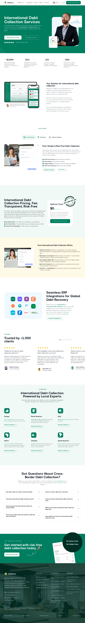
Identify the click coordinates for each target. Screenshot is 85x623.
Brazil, (59, 443)
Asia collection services (73, 584)
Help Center (57, 482)
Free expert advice (30, 37)
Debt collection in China (58, 581)
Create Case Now (49, 169)
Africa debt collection (73, 586)
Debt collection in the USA (57, 578)
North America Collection (71, 580)
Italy (5, 419)
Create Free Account (73, 2)
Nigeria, (13, 443)
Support (61, 615)
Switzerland (11, 421)
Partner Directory (44, 615)
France (22, 419)
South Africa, (7, 443)
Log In (63, 2)
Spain (5, 421)
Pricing (36, 2)
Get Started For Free (13, 37)
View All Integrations (55, 318)
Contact (46, 2)
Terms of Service (8, 615)
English (57, 2)
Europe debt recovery (73, 577)
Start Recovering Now (12, 554)
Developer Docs (77, 615)
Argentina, (63, 443)
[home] (9, 2)
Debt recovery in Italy (57, 584)
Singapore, (67, 419)
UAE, (71, 419)
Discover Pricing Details (60, 221)
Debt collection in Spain (58, 597)
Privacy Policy (26, 615)
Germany (17, 419)
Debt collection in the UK (57, 591)
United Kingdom (11, 419)
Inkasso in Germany (57, 595)
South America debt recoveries (72, 592)
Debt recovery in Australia (56, 601)
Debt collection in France (56, 587)
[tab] (29, 137)
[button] (20, 3)
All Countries (56, 401)
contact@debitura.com (60, 481)
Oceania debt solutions (73, 589)
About (41, 2)
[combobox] (56, 2)
